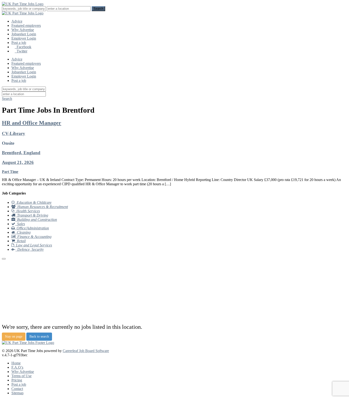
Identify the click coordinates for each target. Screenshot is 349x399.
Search (7, 99)
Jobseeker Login (23, 34)
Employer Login (23, 38)
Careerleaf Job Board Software (86, 351)
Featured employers (26, 25)
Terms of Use (21, 376)
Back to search (39, 336)
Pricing (16, 380)
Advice (16, 21)
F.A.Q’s (17, 367)
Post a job (18, 43)
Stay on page (13, 336)
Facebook (23, 47)
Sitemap (17, 393)
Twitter (21, 51)
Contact (17, 389)
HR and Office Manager (31, 123)
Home (16, 363)
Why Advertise (22, 30)
